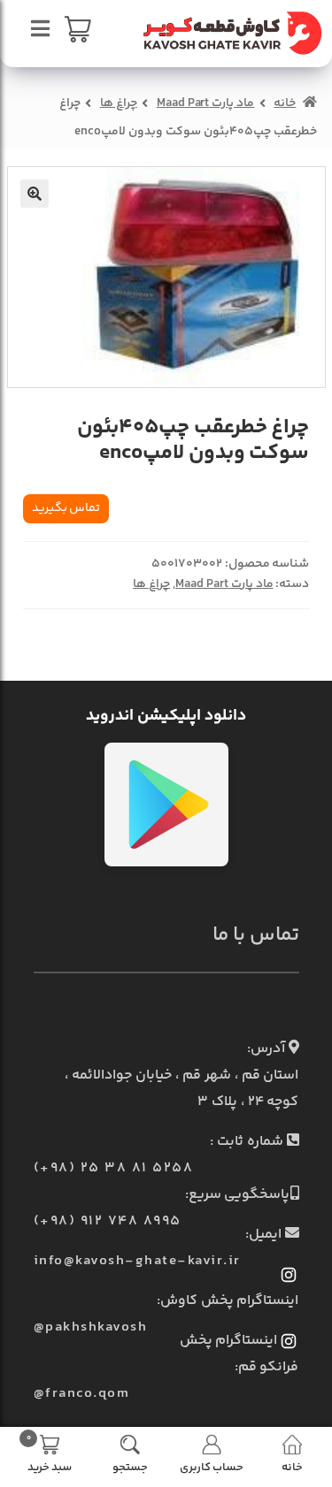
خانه (285, 103)
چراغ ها (118, 103)
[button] (34, 193)
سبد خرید (49, 1452)
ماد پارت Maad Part (205, 103)
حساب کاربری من (211, 1466)
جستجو (130, 1466)
